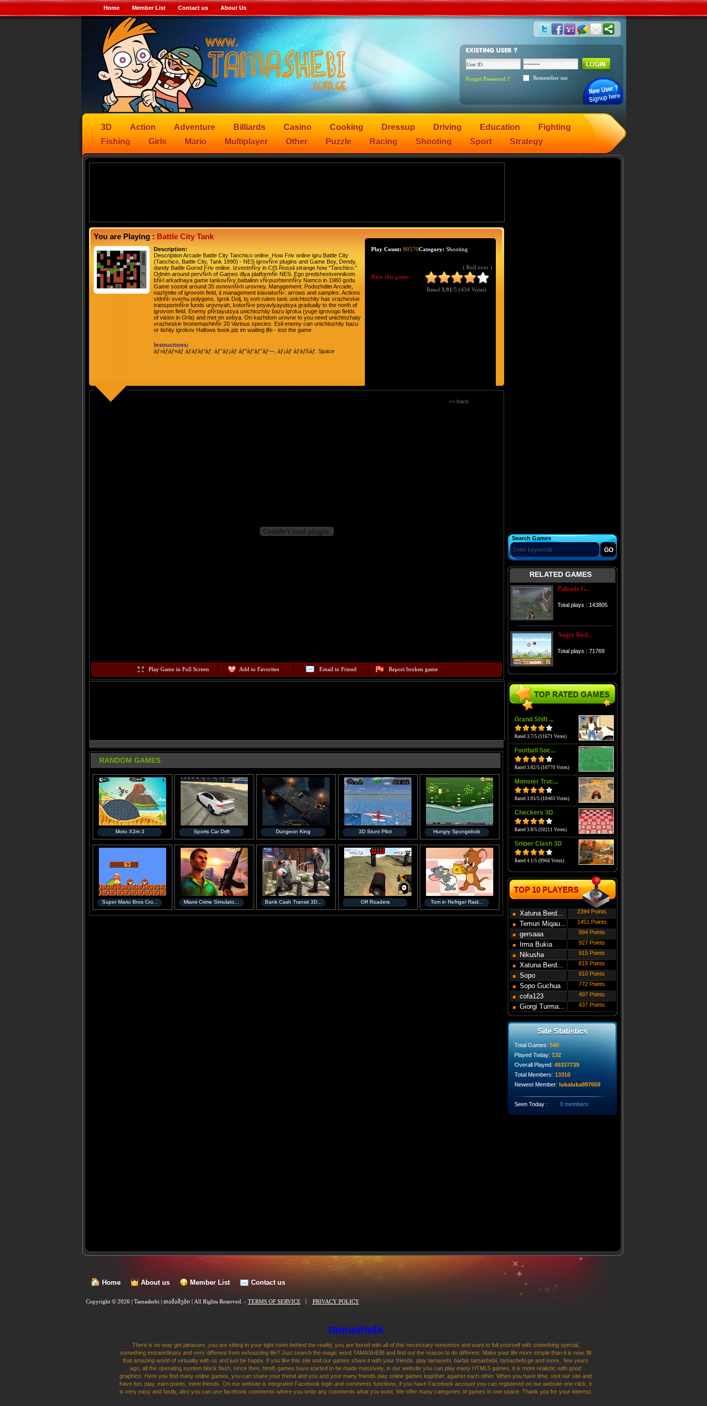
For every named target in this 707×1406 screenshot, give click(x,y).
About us (155, 1282)
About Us (233, 8)
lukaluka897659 (579, 1084)
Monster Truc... (536, 781)
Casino (298, 127)
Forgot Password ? (488, 79)
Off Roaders (375, 902)
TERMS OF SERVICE (274, 1301)
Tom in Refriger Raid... (457, 902)
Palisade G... (573, 588)
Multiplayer (246, 141)
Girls (158, 141)
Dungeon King (293, 831)
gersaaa (531, 934)
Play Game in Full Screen (179, 669)
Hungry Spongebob (456, 831)
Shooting (434, 141)
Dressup (398, 127)
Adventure (194, 127)
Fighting (554, 127)
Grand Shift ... (534, 719)
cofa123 (531, 996)
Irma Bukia (536, 944)
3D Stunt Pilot (375, 831)
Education (500, 127)
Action (143, 127)
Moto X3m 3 (129, 831)
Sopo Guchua (540, 986)
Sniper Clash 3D (538, 843)
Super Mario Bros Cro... (130, 902)
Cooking (346, 127)
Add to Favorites (259, 669)
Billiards (249, 127)
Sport (481, 141)
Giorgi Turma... (542, 1006)
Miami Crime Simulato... (211, 902)
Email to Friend (338, 669)
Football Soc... (534, 750)
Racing (383, 141)
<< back (459, 401)
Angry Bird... (575, 635)
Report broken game (413, 669)
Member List (149, 8)
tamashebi (356, 1329)
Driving (447, 127)
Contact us (193, 8)
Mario (196, 141)
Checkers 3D (533, 812)
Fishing (115, 141)
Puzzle (338, 141)
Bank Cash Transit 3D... (293, 902)
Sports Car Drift (212, 831)
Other (296, 141)
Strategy (526, 141)
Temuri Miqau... (543, 923)
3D (106, 127)
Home (112, 8)
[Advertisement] (297, 191)
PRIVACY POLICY (336, 1301)
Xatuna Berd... (541, 913)
